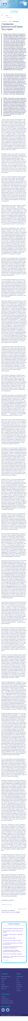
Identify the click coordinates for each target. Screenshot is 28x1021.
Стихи (2, 982)
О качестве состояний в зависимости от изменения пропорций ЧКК (13, 947)
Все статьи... (6, 960)
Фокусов (8, 742)
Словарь (3, 984)
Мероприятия (19, 986)
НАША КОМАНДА (20, 976)
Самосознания (12, 45)
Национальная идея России (7, 1003)
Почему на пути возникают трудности (12, 954)
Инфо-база (3, 988)
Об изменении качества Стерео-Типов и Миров (13, 931)
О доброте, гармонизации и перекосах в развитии (13, 935)
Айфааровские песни (5, 976)
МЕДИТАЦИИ (3, 978)
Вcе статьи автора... (9, 17)
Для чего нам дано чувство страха (12, 940)
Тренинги (3, 997)
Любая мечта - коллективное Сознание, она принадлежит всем (14, 957)
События (18, 982)
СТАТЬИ (2, 980)
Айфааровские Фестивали (7, 1001)
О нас (18, 978)
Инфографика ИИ (5, 986)
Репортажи (19, 984)
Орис (7, 15)
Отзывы (18, 988)
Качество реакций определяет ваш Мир (13, 928)
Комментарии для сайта (10, 912)
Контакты (19, 990)
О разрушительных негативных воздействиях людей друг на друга (12, 950)
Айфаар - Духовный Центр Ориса (8, 1015)
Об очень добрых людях (9, 938)
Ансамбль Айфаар (5, 999)
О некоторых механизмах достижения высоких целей (12, 943)
